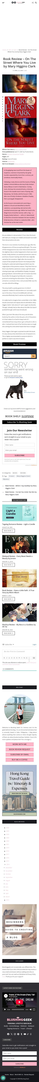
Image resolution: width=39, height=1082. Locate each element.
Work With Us (19, 1074)
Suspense (16, 154)
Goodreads (11, 161)
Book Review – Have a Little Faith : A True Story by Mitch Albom (18, 591)
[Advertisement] (19, 25)
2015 (7, 861)
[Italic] (7, 658)
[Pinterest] (18, 1034)
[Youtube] (25, 1034)
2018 (7, 851)
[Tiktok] (28, 1034)
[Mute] (31, 1009)
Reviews (23, 473)
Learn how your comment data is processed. (19, 663)
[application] (19, 1002)
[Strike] (12, 658)
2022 (7, 841)
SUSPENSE (28, 416)
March (8, 897)
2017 (7, 854)
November (9, 871)
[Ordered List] (14, 658)
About (12, 1074)
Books (15, 473)
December (9, 867)
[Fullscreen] (34, 1009)
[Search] (36, 2)
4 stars (11, 476)
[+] (29, 658)
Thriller (21, 154)
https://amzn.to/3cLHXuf (22, 164)
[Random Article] (33, 3)
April (7, 893)
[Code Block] (21, 658)
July (7, 884)
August (8, 880)
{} (26, 658)
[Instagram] (15, 1034)
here (3, 977)
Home (7, 1074)
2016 (7, 858)
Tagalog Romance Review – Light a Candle (18, 524)
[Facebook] (8, 1034)
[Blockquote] (19, 658)
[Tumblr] (21, 1034)
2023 (7, 838)
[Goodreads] (30, 1034)
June (7, 887)
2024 (7, 834)
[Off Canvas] (3, 2)
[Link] (24, 658)
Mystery (9, 154)
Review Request (29, 1074)
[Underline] (9, 658)
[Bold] (4, 658)
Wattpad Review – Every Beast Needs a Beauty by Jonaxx (17, 557)
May (7, 890)
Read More (7, 530)
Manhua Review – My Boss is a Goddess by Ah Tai (19, 626)
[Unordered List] (16, 658)
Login (34, 644)
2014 (7, 864)
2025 (7, 831)
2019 (7, 848)
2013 (7, 900)
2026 (7, 828)
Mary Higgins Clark (21, 149)
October (8, 874)
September (9, 877)
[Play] (5, 1009)
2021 (7, 844)
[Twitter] (11, 1034)
